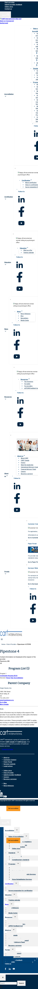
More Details (4, 704)
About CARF (24, 458)
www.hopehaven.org (7, 700)
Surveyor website (9, 764)
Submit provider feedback (13, 4)
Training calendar (28, 252)
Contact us (8, 9)
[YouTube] (5, 797)
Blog (22, 316)
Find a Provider (11, 644)
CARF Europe (21, 742)
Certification (9, 884)
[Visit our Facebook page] (21, 216)
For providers (28, 386)
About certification (30, 182)
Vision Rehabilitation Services (22, 879)
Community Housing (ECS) (8, 676)
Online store (9, 7)
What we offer (27, 250)
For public (27, 384)
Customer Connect (10, 760)
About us (6, 757)
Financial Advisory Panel (28, 469)
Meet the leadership (27, 465)
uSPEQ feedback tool (15, 926)
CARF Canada (25, 460)
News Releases (25, 314)
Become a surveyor (27, 474)
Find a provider (10, 2)
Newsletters (24, 318)
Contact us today (7, 749)
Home (3, 644)
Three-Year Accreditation (14, 678)
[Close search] (3, 978)
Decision (2, 678)
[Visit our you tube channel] (21, 225)
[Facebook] (3, 797)
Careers (23, 471)
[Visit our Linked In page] (21, 202)
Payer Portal (8, 762)
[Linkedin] (1, 797)
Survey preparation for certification (20, 890)
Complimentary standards (20, 860)
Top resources (28, 381)
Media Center (25, 320)
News (7, 904)
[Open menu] (2, 639)
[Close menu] (0, 818)
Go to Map (3, 702)
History (23, 463)
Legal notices (8, 766)
